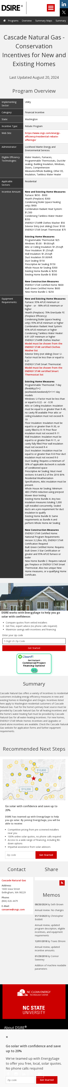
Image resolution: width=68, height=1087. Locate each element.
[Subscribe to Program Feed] (62, 883)
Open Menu (51, 8)
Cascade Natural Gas (14, 880)
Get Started (46, 854)
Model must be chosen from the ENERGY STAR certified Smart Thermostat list (43, 371)
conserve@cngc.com (13, 909)
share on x (64, 12)
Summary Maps (43, 20)
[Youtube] (40, 1074)
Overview (27, 20)
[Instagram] (16, 1074)
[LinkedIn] (24, 1074)
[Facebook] (8, 1074)
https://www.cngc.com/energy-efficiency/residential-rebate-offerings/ (42, 136)
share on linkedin (64, 4)
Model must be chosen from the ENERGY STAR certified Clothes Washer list (43, 347)
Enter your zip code (12, 635)
